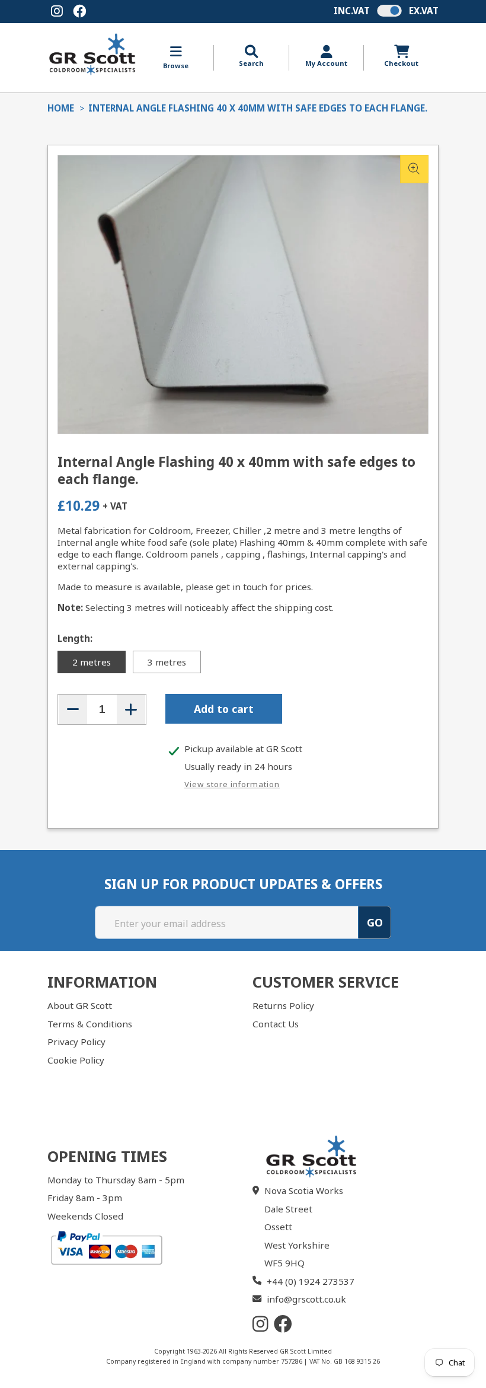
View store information (232, 784)
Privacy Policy (76, 1042)
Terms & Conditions (89, 1024)
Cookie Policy (75, 1060)
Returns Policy (283, 1005)
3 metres (167, 662)
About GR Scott (79, 1005)
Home (60, 108)
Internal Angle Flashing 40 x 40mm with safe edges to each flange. (257, 108)
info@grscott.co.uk (306, 1299)
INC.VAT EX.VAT (386, 11)
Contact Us (275, 1024)
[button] (251, 56)
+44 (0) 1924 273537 (310, 1281)
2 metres (91, 662)
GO (375, 922)
